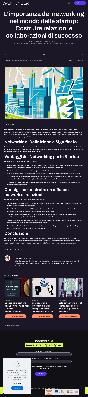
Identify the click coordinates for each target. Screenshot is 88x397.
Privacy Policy (17, 380)
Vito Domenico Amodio (20, 60)
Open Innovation (50, 41)
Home (30, 41)
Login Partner (80, 3)
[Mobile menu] (69, 3)
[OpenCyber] (15, 3)
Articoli (38, 41)
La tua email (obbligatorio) (44, 351)
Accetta (17, 388)
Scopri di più (17, 383)
